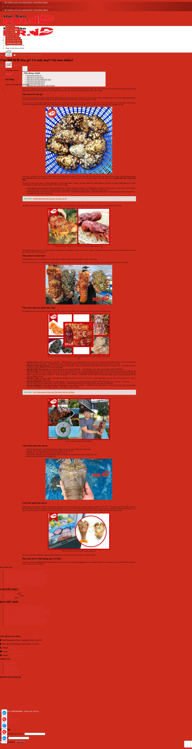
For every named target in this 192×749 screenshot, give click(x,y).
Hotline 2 (4, 734)
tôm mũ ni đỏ (54, 262)
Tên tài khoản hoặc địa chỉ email (12, 734)
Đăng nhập (20, 742)
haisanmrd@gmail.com (16, 651)
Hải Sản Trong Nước (14, 43)
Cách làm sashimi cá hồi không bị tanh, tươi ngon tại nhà (24, 577)
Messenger (4, 728)
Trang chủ (2, 55)
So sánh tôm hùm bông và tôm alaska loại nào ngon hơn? (24, 571)
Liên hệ (7, 665)
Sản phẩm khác (14, 719)
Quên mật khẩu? (6, 746)
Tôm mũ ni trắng (44, 366)
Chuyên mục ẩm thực (12, 596)
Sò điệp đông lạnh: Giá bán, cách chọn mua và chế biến (24, 624)
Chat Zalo (4, 715)
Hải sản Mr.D (81, 562)
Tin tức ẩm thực (10, 667)
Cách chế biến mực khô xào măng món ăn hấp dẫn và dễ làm (25, 579)
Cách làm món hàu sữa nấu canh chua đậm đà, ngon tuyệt (24, 583)
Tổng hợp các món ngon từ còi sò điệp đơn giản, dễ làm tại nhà (26, 610)
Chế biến (4, 741)
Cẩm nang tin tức (10, 721)
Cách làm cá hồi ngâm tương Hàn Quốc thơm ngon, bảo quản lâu (27, 612)
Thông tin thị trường (11, 671)
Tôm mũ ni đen (43, 369)
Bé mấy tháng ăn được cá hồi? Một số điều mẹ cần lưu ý (24, 573)
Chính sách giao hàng (12, 673)
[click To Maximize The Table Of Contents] (25, 69)
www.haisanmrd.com (16, 655)
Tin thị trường (10, 55)
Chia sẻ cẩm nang (10, 594)
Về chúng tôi (9, 663)
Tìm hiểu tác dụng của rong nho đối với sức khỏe (21, 616)
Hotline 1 (4, 722)
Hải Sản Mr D (20, 65)
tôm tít (34, 89)
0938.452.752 (41, 562)
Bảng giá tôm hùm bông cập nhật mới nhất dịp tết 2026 (23, 585)
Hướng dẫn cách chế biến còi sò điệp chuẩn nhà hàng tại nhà (25, 622)
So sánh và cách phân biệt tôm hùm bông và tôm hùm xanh (25, 581)
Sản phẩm (7, 717)
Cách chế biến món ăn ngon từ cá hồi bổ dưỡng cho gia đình (25, 575)
